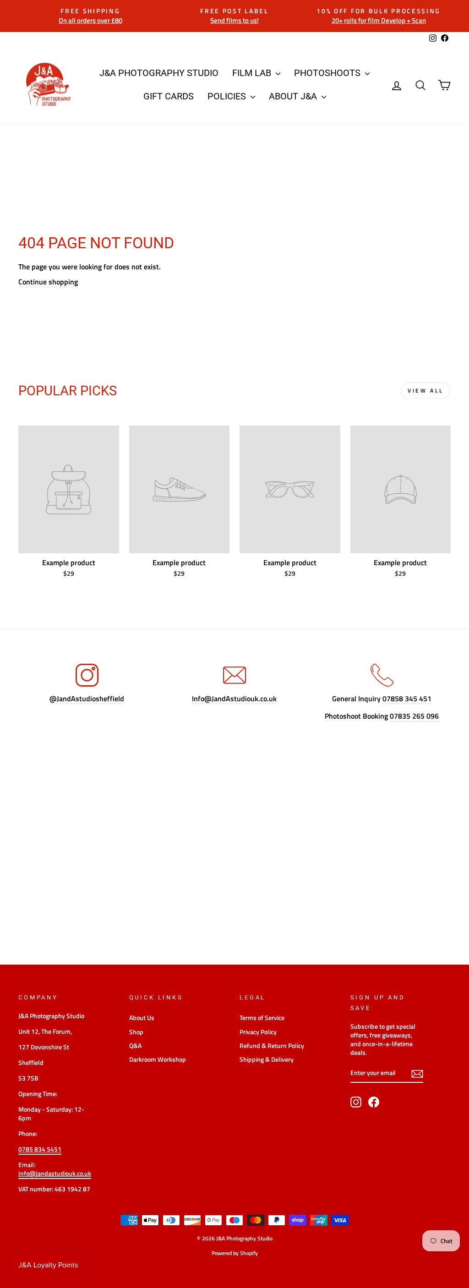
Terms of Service (262, 1017)
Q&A (135, 1045)
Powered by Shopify (235, 1253)
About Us (141, 1017)
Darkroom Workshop (157, 1059)
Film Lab (252, 72)
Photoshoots (328, 72)
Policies (227, 96)
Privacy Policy (258, 1032)
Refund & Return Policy (272, 1045)
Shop (136, 1032)
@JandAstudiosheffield (86, 698)
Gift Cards (168, 96)
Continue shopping (48, 282)
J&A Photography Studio (158, 72)
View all (426, 390)
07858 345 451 (406, 698)
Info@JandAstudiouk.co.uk (234, 698)
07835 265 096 (414, 716)
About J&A (294, 96)
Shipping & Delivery (267, 1059)
